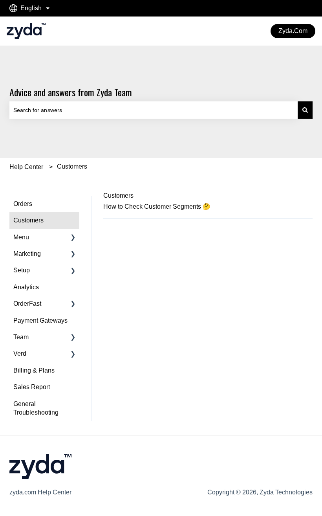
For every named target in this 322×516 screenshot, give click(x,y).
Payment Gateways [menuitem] (40, 320)
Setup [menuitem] (21, 270)
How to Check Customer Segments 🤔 (156, 206)
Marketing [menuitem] (27, 253)
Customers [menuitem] (28, 220)
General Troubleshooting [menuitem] (36, 408)
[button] (73, 238)
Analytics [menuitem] (26, 287)
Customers (72, 166)
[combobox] (153, 110)
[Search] (305, 110)
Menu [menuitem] (21, 237)
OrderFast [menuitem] (27, 303)
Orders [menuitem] (22, 203)
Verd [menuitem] (19, 353)
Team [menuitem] (21, 337)
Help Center (26, 166)
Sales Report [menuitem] (31, 387)
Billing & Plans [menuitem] (34, 370)
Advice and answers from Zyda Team (70, 92)
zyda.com (292, 31)
